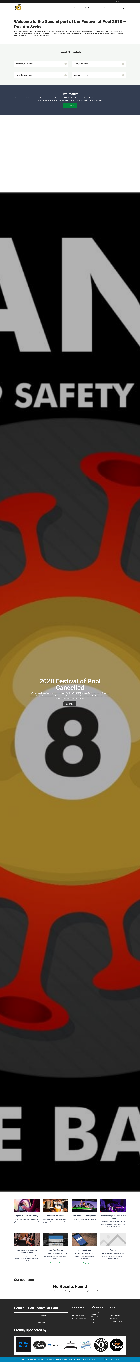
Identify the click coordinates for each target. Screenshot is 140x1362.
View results (70, 105)
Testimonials (114, 1318)
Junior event (75, 1313)
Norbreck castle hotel (116, 1321)
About (114, 8)
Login (117, 1)
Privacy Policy (95, 1317)
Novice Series (76, 8)
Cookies (93, 1320)
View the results (55, 1263)
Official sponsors (115, 1315)
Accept (107, 1359)
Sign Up (123, 1)
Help (122, 8)
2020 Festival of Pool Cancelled (70, 684)
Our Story (113, 1313)
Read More (69, 704)
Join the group (84, 1263)
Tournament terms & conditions (97, 1313)
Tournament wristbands (79, 1318)
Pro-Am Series (90, 8)
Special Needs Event (78, 1315)
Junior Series (103, 8)
